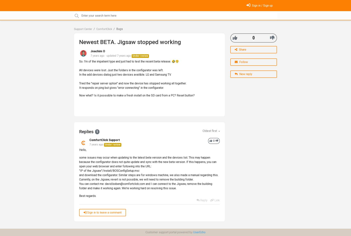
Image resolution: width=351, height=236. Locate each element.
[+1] (235, 38)
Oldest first (210, 131)
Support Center (83, 29)
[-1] (272, 38)
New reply (245, 74)
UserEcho (199, 232)
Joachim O (97, 51)
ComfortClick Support (104, 140)
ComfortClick (104, 29)
